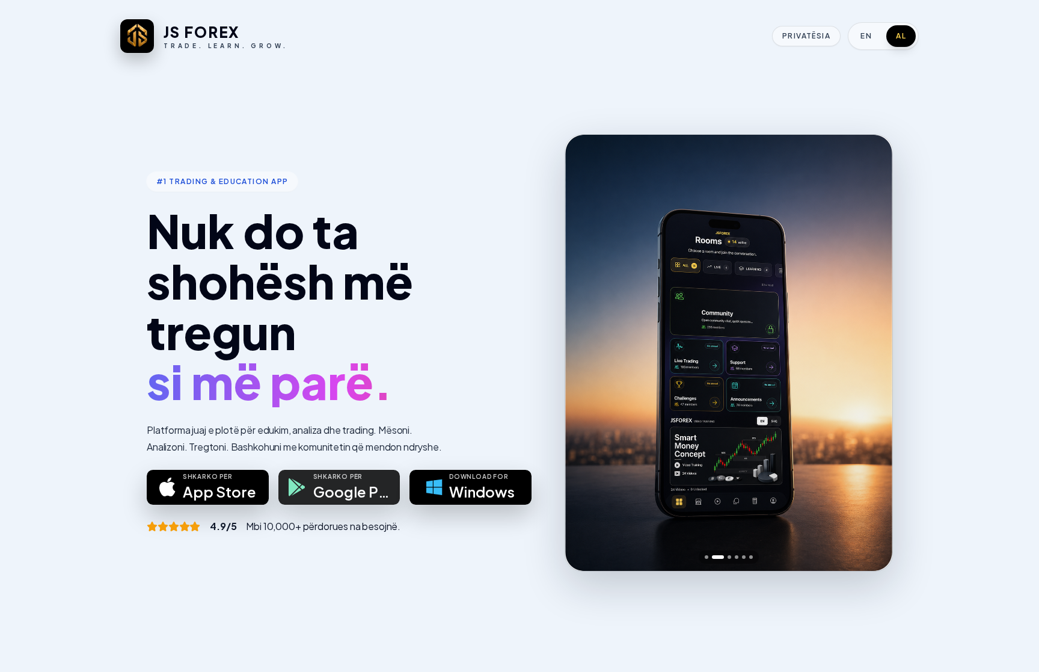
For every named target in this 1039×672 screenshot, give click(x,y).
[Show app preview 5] (744, 557)
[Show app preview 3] (729, 557)
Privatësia (806, 35)
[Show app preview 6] (751, 557)
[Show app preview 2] (718, 557)
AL (901, 35)
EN (866, 35)
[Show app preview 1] (706, 557)
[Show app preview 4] (736, 557)
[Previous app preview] (584, 353)
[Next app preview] (873, 353)
